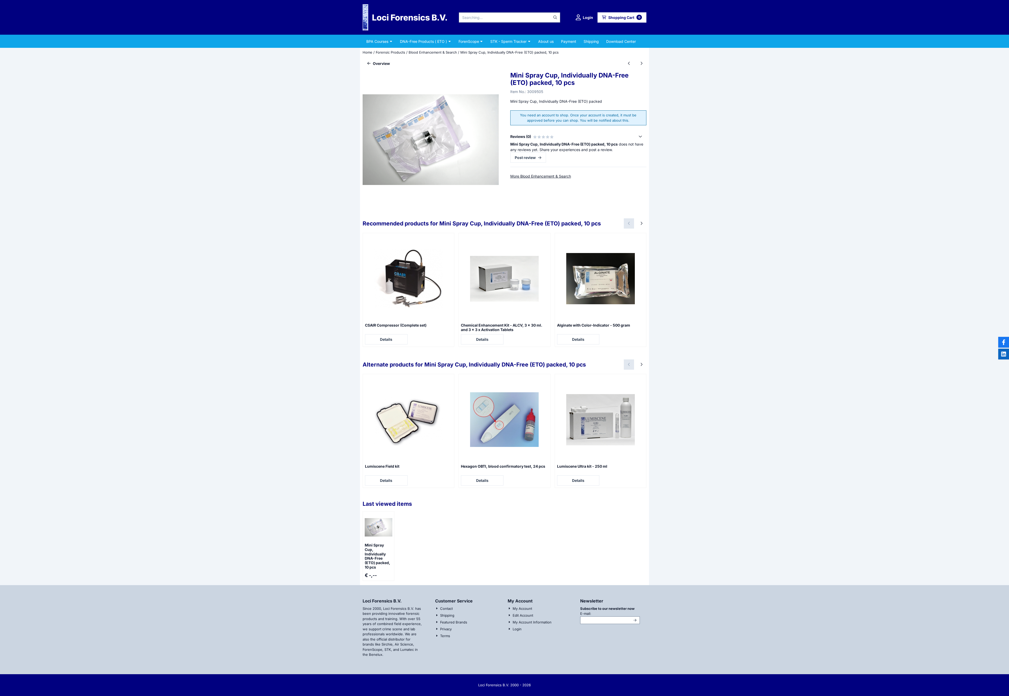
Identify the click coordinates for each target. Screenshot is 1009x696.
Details (386, 339)
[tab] (578, 136)
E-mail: (610, 613)
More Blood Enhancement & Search (540, 176)
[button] (584, 17)
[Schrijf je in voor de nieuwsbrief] (635, 620)
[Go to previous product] (629, 63)
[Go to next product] (641, 63)
